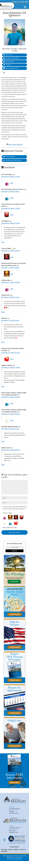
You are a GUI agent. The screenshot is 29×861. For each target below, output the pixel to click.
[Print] (3, 73)
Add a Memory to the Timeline (12, 58)
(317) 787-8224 (14, 829)
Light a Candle (8, 54)
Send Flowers (8, 64)
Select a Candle (7, 513)
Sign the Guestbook (9, 61)
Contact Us (11, 807)
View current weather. (15, 144)
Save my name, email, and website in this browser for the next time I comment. (15, 508)
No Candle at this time (10, 527)
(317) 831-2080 (14, 810)
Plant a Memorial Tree (12, 68)
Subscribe (14, 550)
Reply (11, 183)
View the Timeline (10, 156)
